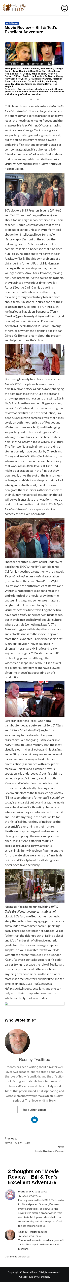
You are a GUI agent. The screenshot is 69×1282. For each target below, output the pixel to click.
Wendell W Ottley (29, 1191)
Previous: (17, 1140)
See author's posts (35, 1109)
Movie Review (12, 23)
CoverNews (26, 1276)
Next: (49, 1149)
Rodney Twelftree (34, 1059)
